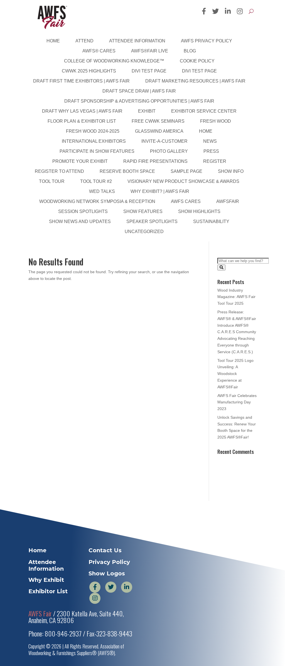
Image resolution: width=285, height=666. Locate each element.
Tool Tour (52, 181)
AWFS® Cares (99, 51)
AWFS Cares (186, 201)
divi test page (149, 71)
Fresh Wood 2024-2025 (92, 131)
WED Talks (102, 191)
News (210, 141)
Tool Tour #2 (96, 181)
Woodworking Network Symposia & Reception (97, 201)
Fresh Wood (215, 121)
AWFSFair (227, 201)
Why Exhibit (46, 580)
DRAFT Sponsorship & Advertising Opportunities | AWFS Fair (139, 101)
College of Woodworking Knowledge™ (114, 61)
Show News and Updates (80, 221)
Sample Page (186, 171)
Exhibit (147, 111)
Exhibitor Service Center (204, 111)
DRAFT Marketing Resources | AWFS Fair (195, 81)
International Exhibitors (94, 141)
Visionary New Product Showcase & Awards (183, 181)
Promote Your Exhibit (80, 161)
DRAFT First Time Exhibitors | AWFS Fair (81, 81)
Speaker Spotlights (152, 221)
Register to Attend (59, 171)
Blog (190, 51)
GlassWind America (159, 131)
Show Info (231, 171)
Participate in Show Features (97, 151)
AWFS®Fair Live (149, 51)
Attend (84, 40)
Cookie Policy (197, 61)
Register (214, 161)
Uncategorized (144, 231)
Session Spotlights (83, 211)
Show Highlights (199, 211)
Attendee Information (137, 40)
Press (211, 151)
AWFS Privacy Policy (206, 40)
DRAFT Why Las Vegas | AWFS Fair (82, 111)
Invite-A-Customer (164, 141)
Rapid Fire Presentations (155, 161)
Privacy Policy (109, 562)
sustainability (211, 221)
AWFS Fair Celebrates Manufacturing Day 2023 (237, 402)
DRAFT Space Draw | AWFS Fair (139, 91)
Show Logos (107, 573)
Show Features (143, 211)
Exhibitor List (48, 591)
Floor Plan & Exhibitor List (82, 121)
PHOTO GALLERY (169, 151)
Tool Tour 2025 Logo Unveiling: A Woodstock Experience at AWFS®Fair (235, 373)
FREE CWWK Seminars (158, 121)
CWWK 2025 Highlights (89, 71)
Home (53, 40)
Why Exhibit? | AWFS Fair (160, 191)
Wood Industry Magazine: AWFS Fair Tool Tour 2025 (236, 297)
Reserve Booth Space (127, 171)
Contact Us (105, 550)
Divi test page (199, 71)
